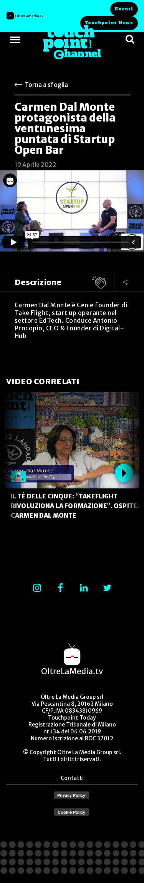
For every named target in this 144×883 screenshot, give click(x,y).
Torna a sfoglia (46, 84)
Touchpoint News (109, 22)
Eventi (124, 9)
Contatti (72, 778)
